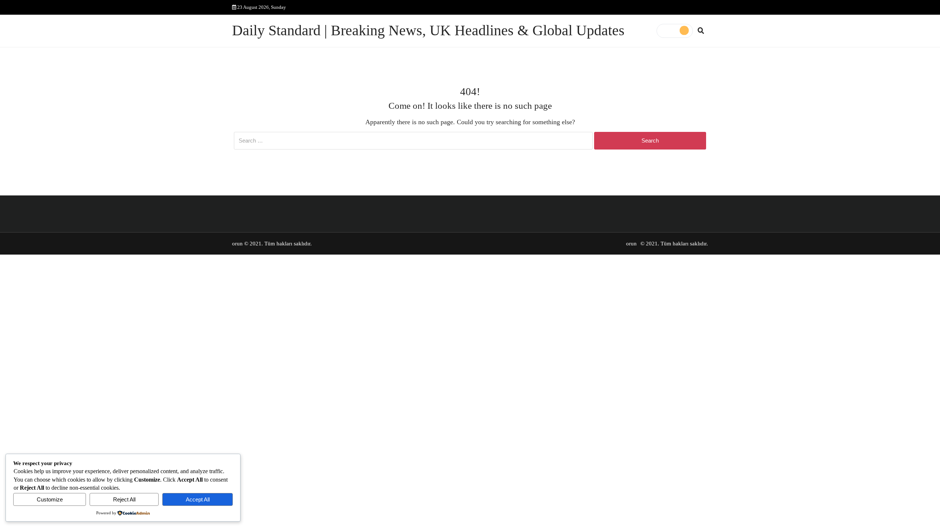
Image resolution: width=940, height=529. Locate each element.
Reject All (124, 499)
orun (237, 243)
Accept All (198, 499)
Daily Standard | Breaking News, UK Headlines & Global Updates (428, 30)
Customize (50, 499)
